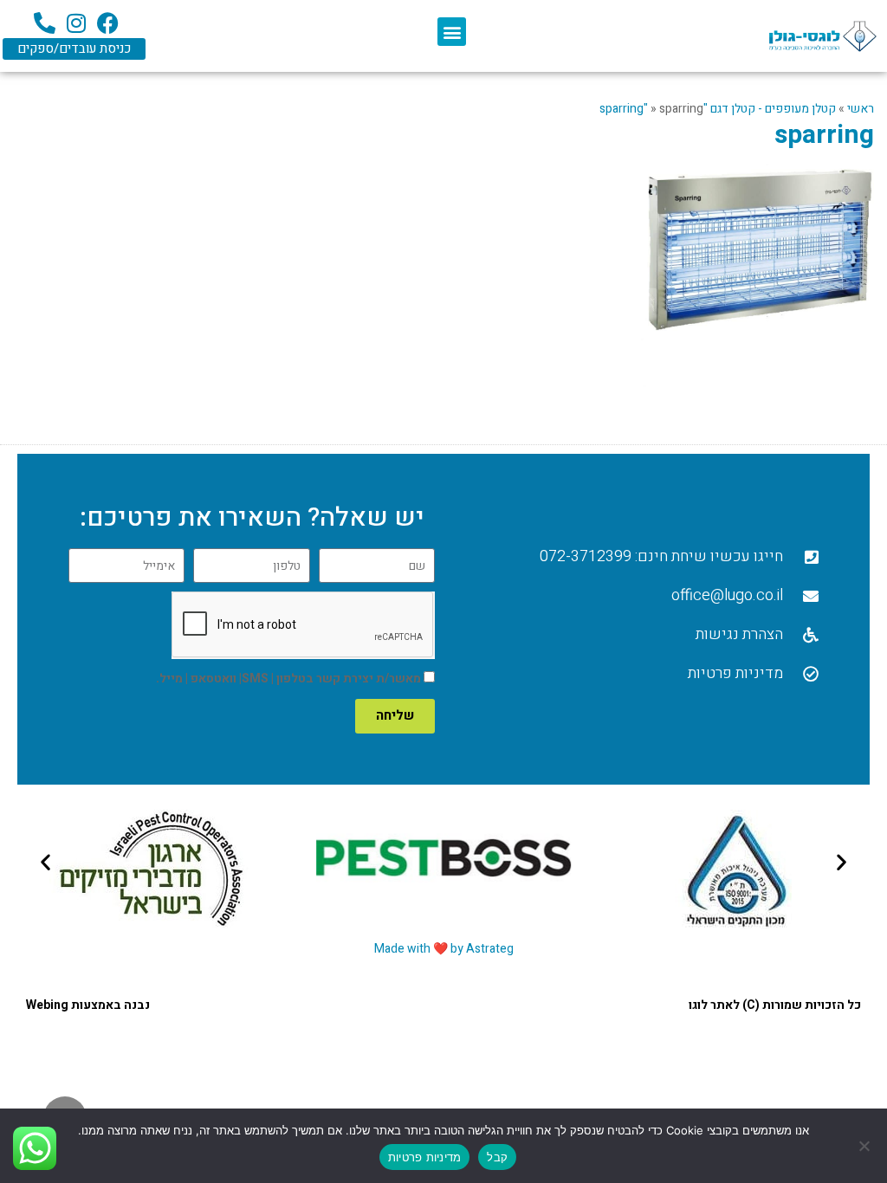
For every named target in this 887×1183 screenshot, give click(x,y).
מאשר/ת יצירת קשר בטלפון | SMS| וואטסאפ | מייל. (288, 678)
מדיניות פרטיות (425, 1157)
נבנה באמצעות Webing (88, 1005)
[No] (865, 1145)
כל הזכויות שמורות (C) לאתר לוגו (775, 1005)
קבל (497, 1157)
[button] (451, 31)
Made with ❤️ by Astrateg (444, 949)
